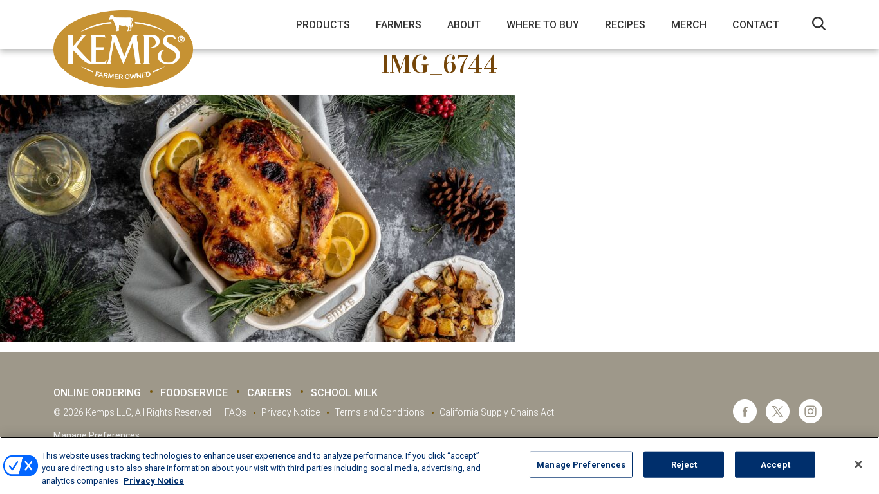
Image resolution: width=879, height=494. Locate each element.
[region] (439, 465)
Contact (755, 25)
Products (323, 25)
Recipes (625, 25)
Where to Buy (542, 25)
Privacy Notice (290, 412)
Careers (269, 393)
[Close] (858, 464)
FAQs (235, 412)
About (464, 25)
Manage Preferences (96, 435)
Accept (775, 464)
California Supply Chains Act (496, 412)
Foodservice (194, 393)
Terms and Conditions (380, 412)
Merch (689, 25)
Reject (684, 464)
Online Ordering (97, 393)
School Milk (344, 393)
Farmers (398, 25)
